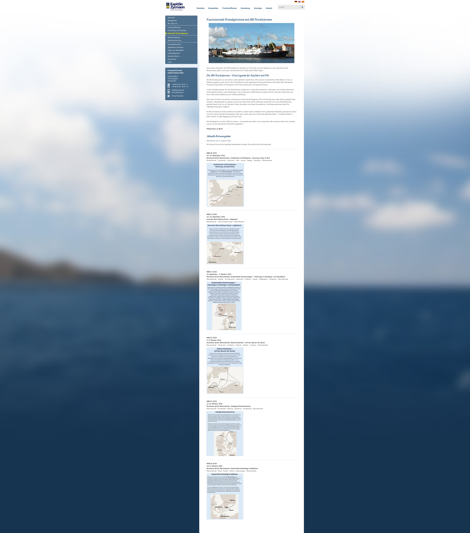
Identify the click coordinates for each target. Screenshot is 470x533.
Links (170, 62)
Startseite (200, 8)
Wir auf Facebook (177, 96)
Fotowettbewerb (174, 53)
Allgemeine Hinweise (175, 47)
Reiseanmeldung (174, 37)
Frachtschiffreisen (229, 8)
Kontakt (269, 8)
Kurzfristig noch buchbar (177, 30)
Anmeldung (245, 8)
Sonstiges (258, 8)
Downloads (172, 59)
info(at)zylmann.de (178, 90)
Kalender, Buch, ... (174, 56)
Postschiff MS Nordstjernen (178, 33)
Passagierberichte (174, 44)
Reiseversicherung (174, 40)
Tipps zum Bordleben (176, 50)
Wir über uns (172, 23)
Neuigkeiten (213, 8)
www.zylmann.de (177, 92)
